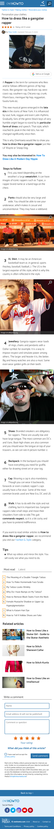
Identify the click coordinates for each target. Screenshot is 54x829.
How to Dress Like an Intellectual (38, 680)
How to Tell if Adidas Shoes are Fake (23, 615)
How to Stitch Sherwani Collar (35, 648)
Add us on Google (42, 74)
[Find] (50, 3)
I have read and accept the (16, 755)
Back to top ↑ (27, 793)
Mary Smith (12, 32)
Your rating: (26, 743)
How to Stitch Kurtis (37, 663)
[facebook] (7, 810)
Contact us (46, 822)
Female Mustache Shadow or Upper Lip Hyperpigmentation (25, 604)
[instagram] (18, 810)
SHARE (42, 5)
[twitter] (13, 810)
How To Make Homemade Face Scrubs (24, 582)
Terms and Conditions (12, 826)
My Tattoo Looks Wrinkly (18, 587)
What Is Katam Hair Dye (17, 610)
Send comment (40, 756)
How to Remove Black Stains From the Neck (27, 597)
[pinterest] (30, 810)
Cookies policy (42, 826)
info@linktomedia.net (18, 776)
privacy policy (10, 756)
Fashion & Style (8, 10)
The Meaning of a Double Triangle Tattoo (26, 577)
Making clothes (21, 10)
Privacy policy (29, 826)
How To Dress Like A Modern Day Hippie (24, 157)
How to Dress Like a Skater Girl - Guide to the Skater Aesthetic (37, 634)
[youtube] (24, 810)
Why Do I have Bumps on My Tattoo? (24, 592)
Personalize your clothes (38, 10)
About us (36, 822)
